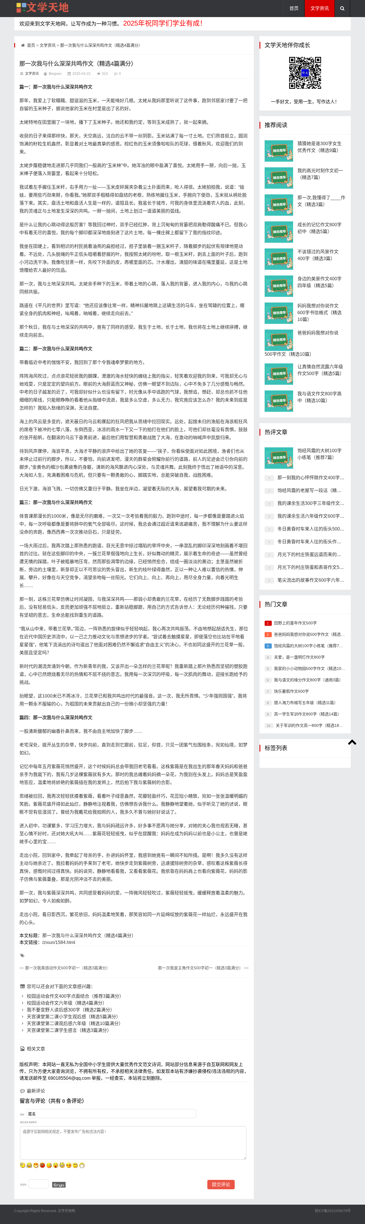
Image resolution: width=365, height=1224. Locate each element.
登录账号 (33, 1122)
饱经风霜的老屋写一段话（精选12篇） (316, 490)
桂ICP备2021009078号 (333, 1211)
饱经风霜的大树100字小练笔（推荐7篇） (310, 645)
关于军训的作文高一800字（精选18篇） (311, 725)
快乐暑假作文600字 (291, 691)
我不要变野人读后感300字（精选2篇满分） (70, 1009)
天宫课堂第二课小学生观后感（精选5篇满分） (73, 1016)
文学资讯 (320, 8)
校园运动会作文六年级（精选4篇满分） (66, 1003)
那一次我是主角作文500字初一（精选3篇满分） (203, 968)
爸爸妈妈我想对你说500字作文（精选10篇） (313, 634)
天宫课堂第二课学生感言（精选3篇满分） (68, 1030)
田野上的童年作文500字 (295, 623)
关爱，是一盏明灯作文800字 (299, 657)
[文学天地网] (42, 8)
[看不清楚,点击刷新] (59, 1185)
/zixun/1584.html (58, 942)
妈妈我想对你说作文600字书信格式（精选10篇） (319, 312)
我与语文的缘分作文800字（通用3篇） (308, 680)
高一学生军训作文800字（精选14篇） (307, 714)
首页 (294, 8)
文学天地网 (66, 1211)
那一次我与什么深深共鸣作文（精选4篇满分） (101, 45)
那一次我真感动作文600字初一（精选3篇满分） (64, 968)
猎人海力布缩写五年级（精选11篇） (306, 702)
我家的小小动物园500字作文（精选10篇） (311, 668)
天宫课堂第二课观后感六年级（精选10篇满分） (74, 1023)
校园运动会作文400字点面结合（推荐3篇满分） (75, 996)
